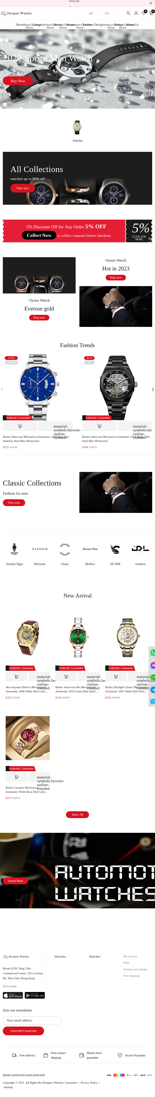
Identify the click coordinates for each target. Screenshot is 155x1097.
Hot (119, 26)
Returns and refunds (135, 969)
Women (73, 26)
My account (130, 956)
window (140, 564)
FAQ (126, 962)
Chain (65, 564)
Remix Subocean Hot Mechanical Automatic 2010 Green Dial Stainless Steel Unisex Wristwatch (77, 689)
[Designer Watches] (16, 12)
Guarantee (71, 1082)
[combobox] (94, 13)
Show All (77, 814)
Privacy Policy (89, 1082)
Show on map (10, 985)
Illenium (39, 564)
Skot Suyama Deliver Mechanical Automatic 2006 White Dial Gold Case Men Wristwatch (25, 689)
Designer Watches (53, 1082)
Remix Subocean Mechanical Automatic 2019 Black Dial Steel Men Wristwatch (116, 438)
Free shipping (131, 975)
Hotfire (90, 564)
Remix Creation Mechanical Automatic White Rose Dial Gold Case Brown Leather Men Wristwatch (28, 790)
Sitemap (8, 1087)
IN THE (115, 564)
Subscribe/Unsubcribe (23, 1030)
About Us (132, 24)
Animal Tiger (14, 564)
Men (58, 26)
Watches (78, 140)
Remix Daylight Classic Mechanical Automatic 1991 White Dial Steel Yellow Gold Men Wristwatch (126, 689)
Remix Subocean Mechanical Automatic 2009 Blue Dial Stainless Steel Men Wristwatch (36, 438)
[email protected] (35, 1075)
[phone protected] (14, 1075)
